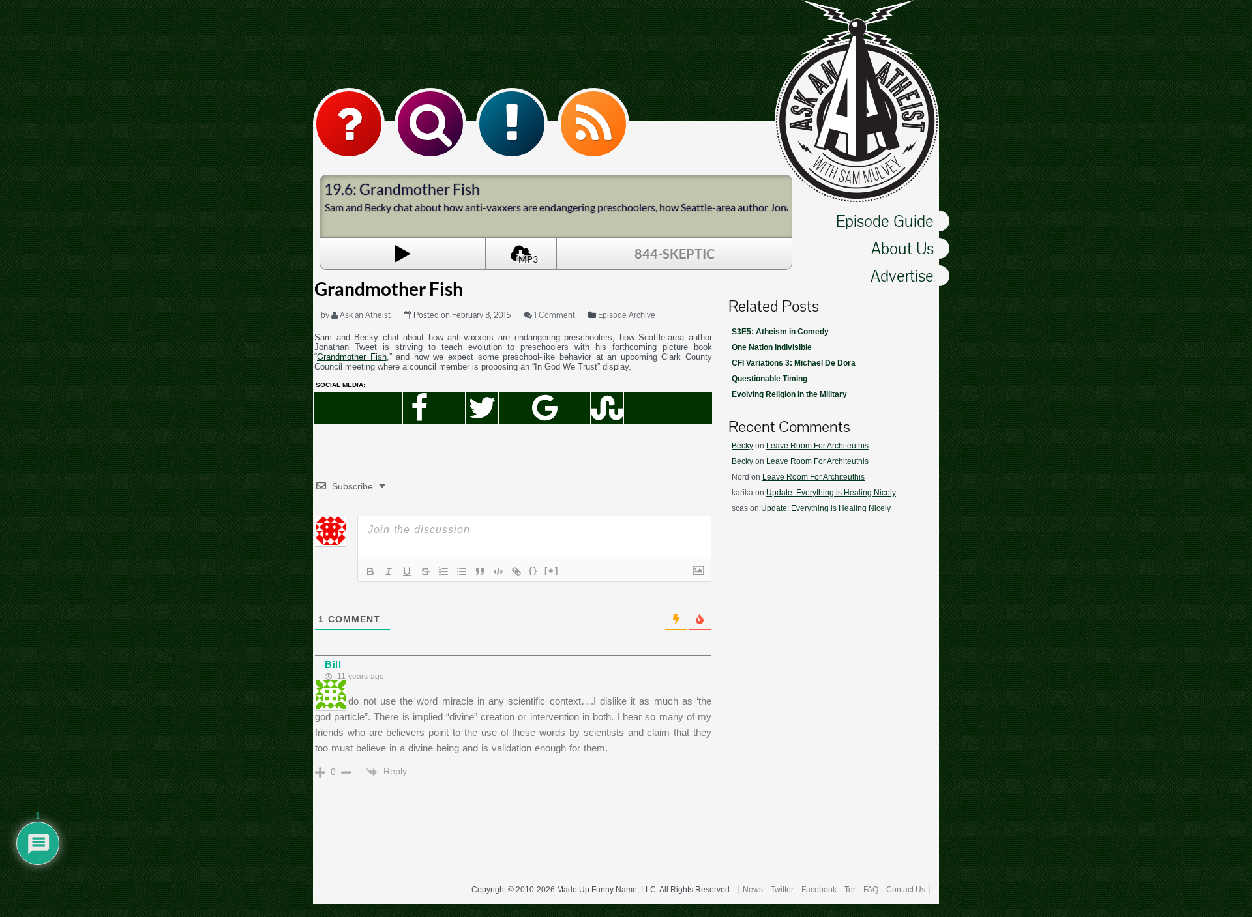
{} (533, 570)
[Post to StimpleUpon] (607, 408)
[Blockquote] (480, 571)
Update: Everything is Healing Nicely (831, 492)
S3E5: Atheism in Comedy (780, 331)
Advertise (902, 275)
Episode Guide (885, 221)
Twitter (782, 889)
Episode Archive (626, 315)
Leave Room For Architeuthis (817, 445)
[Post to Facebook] (419, 408)
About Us (902, 248)
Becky (742, 445)
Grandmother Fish (352, 357)
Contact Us (905, 889)
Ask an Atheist (364, 315)
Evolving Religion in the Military (789, 394)
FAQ (870, 889)
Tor (850, 889)
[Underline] (407, 571)
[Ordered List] (443, 571)
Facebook (819, 889)
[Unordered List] (462, 571)
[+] (551, 570)
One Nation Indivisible (772, 347)
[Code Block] (498, 571)
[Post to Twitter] (482, 408)
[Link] (516, 571)
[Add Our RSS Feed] (593, 124)
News (753, 889)
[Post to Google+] (544, 408)
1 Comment (553, 315)
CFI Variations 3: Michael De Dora (794, 363)
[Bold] (370, 571)
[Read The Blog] (512, 124)
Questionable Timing (769, 378)
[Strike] (425, 571)
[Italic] (389, 571)
